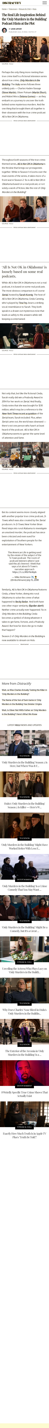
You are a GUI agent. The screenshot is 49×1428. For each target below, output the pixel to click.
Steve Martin (9, 92)
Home (4, 9)
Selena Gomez (27, 96)
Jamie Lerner (16, 29)
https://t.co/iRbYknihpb (24, 572)
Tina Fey (23, 302)
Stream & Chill (25, 9)
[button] (45, 3)
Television (13, 9)
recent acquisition (19, 413)
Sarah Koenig (26, 294)
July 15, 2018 (33, 580)
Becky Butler (21, 601)
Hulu (34, 9)
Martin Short (39, 92)
